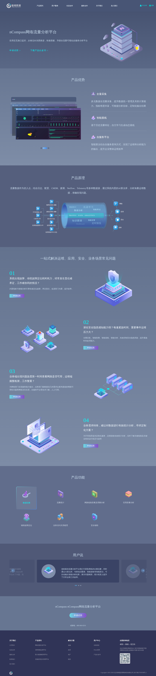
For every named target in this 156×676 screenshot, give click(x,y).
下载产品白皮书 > (39, 50)
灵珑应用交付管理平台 (42, 659)
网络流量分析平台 (40, 645)
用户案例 (55, 6)
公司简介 (12, 645)
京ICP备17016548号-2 (140, 672)
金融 (69, 645)
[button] (13, 570)
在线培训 (96, 645)
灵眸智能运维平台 (40, 650)
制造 (69, 659)
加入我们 (114, 6)
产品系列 (40, 6)
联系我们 (12, 659)
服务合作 (12, 654)
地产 (69, 654)
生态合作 (12, 650)
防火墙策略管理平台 (41, 654)
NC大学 (144, 5)
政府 (69, 650)
